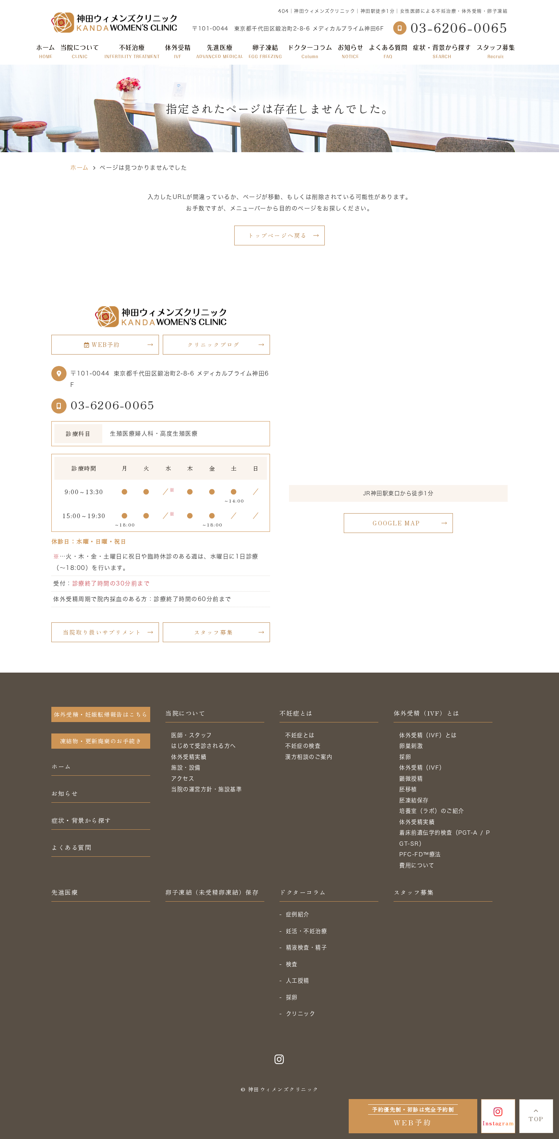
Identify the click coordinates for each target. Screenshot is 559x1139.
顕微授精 (411, 778)
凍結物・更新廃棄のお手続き (101, 741)
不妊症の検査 (303, 746)
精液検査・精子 (306, 947)
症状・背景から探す (442, 51)
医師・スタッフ (191, 735)
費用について (416, 865)
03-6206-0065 (112, 404)
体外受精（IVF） (422, 767)
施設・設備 (186, 767)
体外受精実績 (188, 757)
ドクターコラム (309, 51)
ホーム (45, 51)
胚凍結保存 (414, 800)
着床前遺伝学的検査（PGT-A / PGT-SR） (444, 838)
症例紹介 (298, 914)
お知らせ (351, 51)
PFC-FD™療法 (420, 854)
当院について (185, 712)
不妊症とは (296, 712)
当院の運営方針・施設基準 (206, 789)
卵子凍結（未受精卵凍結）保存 (212, 892)
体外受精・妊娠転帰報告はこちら (101, 714)
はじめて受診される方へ (203, 746)
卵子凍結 (265, 51)
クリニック (301, 1014)
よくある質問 (388, 51)
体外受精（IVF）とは (427, 712)
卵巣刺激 (411, 746)
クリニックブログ (213, 344)
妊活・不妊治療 (306, 931)
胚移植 (408, 789)
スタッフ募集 (495, 51)
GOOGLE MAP (396, 523)
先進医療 (219, 51)
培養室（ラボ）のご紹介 (431, 811)
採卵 (405, 757)
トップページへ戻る (277, 235)
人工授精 (298, 980)
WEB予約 (106, 344)
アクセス (182, 778)
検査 (292, 964)
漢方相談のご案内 (308, 757)
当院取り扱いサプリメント (102, 632)
